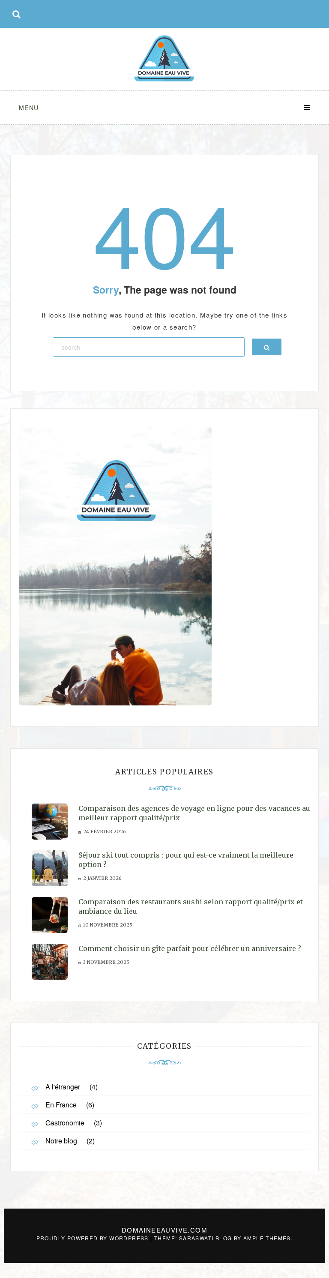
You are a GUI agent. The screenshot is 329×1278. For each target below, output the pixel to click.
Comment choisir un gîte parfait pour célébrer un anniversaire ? (189, 948)
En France (61, 1105)
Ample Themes (267, 1238)
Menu (29, 107)
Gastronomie (64, 1123)
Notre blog (61, 1141)
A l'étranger (62, 1087)
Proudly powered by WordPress (93, 1238)
